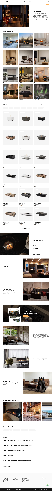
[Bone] (5, 148)
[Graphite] (4, 148)
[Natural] (3, 148)
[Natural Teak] (21, 148)
